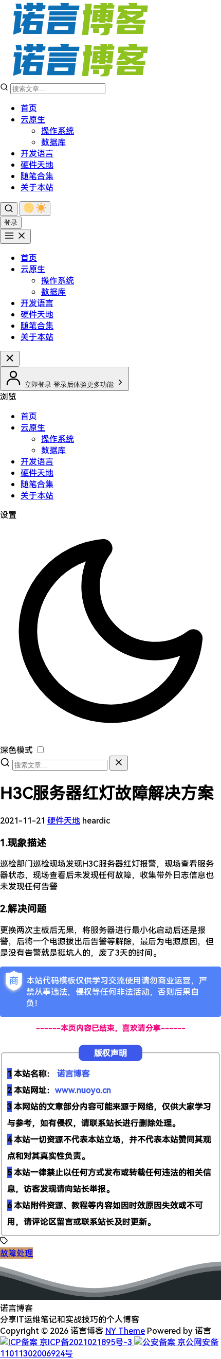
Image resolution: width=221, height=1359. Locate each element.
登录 (10, 222)
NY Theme (125, 1330)
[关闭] (118, 763)
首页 (29, 108)
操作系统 (57, 130)
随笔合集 (37, 176)
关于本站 (37, 187)
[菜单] (15, 236)
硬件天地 (37, 164)
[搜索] (8, 209)
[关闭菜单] (10, 359)
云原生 (33, 119)
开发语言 (37, 153)
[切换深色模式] (35, 208)
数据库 (53, 142)
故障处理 (16, 1253)
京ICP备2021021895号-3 (86, 1342)
